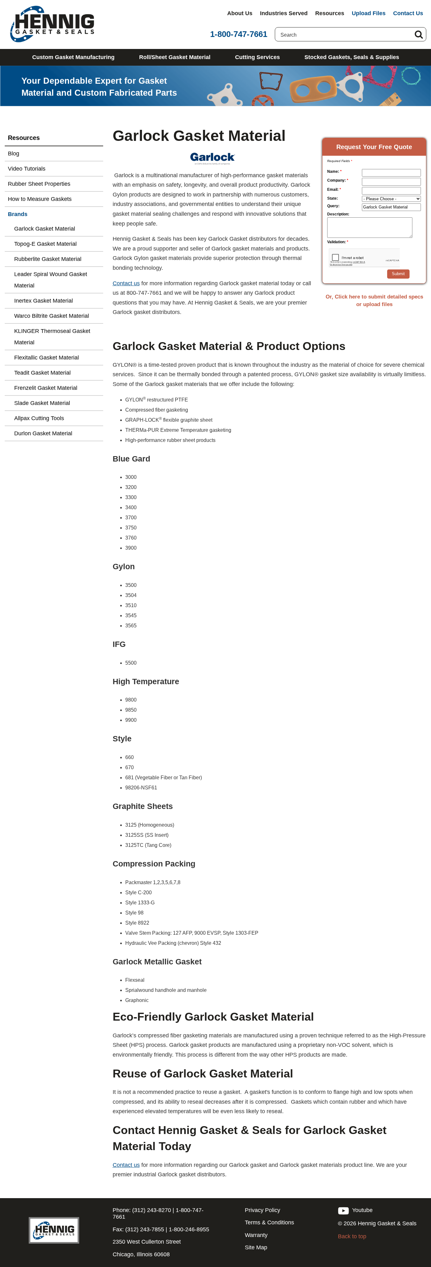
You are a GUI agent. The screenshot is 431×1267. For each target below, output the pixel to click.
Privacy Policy (262, 1210)
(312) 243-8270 (151, 1210)
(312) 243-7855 (144, 1229)
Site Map (256, 1247)
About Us (239, 13)
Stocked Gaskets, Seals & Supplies (351, 57)
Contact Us (408, 13)
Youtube (361, 1210)
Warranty (256, 1235)
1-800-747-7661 (238, 34)
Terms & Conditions (269, 1222)
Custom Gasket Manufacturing (73, 57)
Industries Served (284, 13)
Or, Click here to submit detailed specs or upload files (374, 300)
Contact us (126, 283)
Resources (329, 13)
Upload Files (369, 13)
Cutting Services (257, 57)
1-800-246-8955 (189, 1229)
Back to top (352, 1236)
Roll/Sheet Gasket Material (174, 57)
